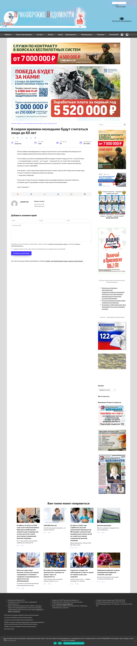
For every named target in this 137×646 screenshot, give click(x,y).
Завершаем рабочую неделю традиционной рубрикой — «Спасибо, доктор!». (108, 572)
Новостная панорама (24, 34)
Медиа (50, 34)
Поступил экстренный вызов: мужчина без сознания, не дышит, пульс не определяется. (55, 573)
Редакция (100, 34)
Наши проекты (70, 34)
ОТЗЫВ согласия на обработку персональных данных (20, 626)
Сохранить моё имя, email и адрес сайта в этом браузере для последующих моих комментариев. (39, 249)
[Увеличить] (124, 175)
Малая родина (86, 34)
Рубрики (8, 34)
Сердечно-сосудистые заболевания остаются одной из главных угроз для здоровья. (81, 573)
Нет (60, 643)
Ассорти (40, 34)
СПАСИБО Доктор (50, 525)
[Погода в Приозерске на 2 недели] (121, 6)
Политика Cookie (9, 629)
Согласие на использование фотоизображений (18, 620)
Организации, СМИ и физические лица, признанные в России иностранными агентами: (114, 307)
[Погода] (116, 4)
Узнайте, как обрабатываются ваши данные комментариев (64, 261)
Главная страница (16, 123)
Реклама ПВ (113, 34)
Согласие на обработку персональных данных (18, 617)
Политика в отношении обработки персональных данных (21, 615)
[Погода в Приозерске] (119, 3)
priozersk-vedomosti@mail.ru (64, 604)
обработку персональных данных (58, 244)
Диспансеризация (104, 525)
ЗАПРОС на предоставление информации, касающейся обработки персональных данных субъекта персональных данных (24, 623)
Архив (60, 34)
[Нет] (135, 641)
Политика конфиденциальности (74, 643)
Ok (55, 643)
